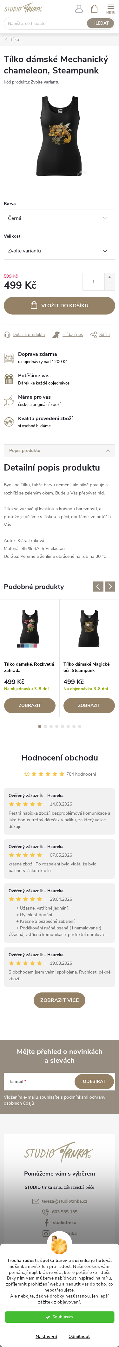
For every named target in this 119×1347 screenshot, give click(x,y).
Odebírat (94, 1081)
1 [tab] (39, 726)
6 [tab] (68, 726)
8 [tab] (79, 726)
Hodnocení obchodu (59, 757)
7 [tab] (74, 726)
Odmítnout (79, 1336)
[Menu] (110, 8)
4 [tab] (56, 726)
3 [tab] (51, 726)
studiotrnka (64, 1223)
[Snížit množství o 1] (109, 286)
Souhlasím (62, 1317)
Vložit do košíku (65, 305)
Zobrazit (30, 705)
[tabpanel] (30, 658)
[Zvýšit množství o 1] (109, 277)
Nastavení (46, 1336)
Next (110, 586)
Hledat (100, 23)
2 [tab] (45, 726)
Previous (98, 586)
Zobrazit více (59, 1000)
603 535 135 (64, 1212)
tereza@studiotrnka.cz (64, 1201)
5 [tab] (62, 726)
